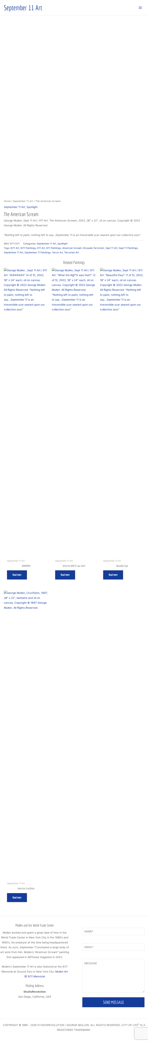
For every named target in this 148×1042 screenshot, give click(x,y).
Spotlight (32, 207)
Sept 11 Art (111, 248)
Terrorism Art (71, 252)
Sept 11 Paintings (128, 248)
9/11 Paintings (28, 248)
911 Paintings (53, 248)
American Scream (72, 248)
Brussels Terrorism (93, 248)
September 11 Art (23, 7)
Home (7, 201)
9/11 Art (15, 248)
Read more (17, 574)
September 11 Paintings (37, 252)
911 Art (41, 248)
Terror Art (57, 252)
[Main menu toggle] (140, 7)
